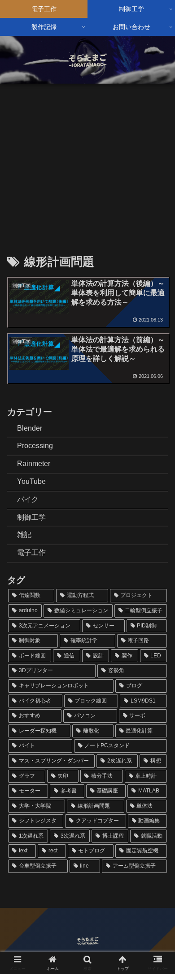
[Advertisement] (87, 157)
